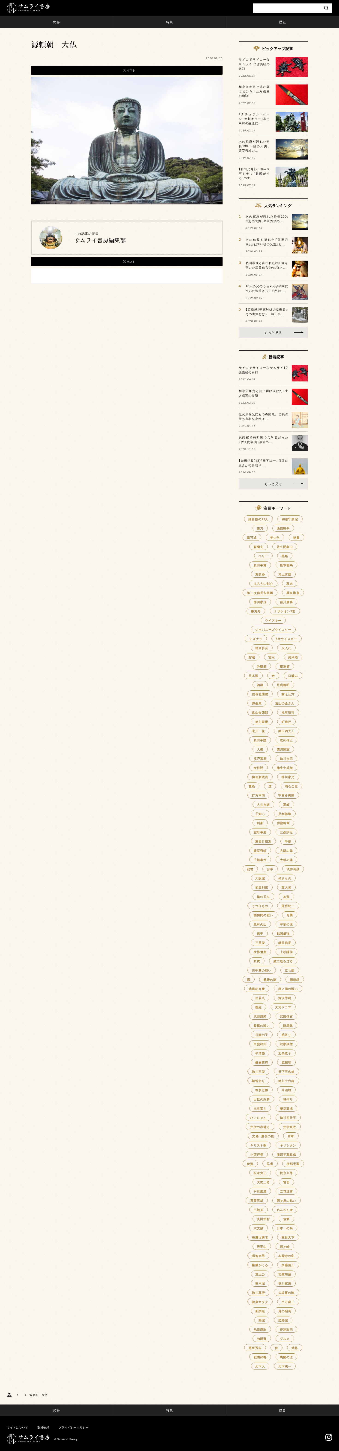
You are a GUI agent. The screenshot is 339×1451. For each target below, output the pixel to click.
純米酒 (293, 657)
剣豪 (260, 823)
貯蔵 (252, 657)
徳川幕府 (258, 1292)
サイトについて (17, 1427)
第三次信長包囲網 (260, 592)
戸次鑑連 (260, 1191)
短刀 (260, 528)
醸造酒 (285, 666)
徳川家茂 (260, 602)
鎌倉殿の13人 (258, 519)
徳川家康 (284, 1283)
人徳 (260, 749)
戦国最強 (283, 933)
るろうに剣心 (263, 583)
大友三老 (263, 1182)
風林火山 (260, 924)
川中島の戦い (261, 970)
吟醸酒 (262, 666)
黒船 (285, 556)
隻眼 (252, 786)
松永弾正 (260, 1173)
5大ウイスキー (286, 639)
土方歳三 (288, 1302)
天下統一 (284, 1366)
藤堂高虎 (286, 1108)
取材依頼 (43, 1427)
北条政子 (284, 1053)
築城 (262, 1320)
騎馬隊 (288, 1025)
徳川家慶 (261, 721)
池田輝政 (260, 1329)
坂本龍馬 (286, 565)
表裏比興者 (260, 1237)
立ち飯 (289, 970)
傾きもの (284, 878)
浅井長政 (293, 869)
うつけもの (260, 906)
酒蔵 (260, 685)
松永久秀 (286, 1173)
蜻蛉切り (258, 1081)
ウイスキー (273, 620)
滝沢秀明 (284, 998)
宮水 (271, 657)
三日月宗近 (263, 841)
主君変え (260, 1108)
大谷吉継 (263, 804)
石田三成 (256, 1200)
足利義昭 (283, 685)
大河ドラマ (283, 1007)
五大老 (286, 887)
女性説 (258, 767)
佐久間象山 (285, 546)
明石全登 (291, 786)
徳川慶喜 (286, 602)
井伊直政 (289, 1127)
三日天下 (288, 1237)
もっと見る (273, 332)
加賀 (286, 896)
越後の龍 (270, 979)
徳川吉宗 (286, 758)
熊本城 (260, 1283)
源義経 (295, 979)
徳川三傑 (258, 1071)
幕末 (289, 583)
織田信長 (284, 942)
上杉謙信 (286, 952)
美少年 (275, 537)
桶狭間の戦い (263, 915)
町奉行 (286, 721)
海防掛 (260, 574)
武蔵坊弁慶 (257, 988)
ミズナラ (255, 639)
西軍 (291, 1136)
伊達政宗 (286, 1329)
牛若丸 (260, 998)
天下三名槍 (286, 1071)
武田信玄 (286, 1016)
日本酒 (253, 675)
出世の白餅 (262, 1099)
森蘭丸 (258, 546)
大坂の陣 (286, 860)
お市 (270, 869)
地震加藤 (284, 1274)
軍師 (286, 804)
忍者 (270, 1163)
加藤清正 (288, 1265)
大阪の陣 (286, 850)
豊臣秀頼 (260, 850)
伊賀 (250, 1163)
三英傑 (260, 942)
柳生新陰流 (260, 777)
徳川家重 (283, 749)
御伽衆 (257, 703)
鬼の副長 (284, 1311)
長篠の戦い (262, 1025)
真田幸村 (263, 1219)
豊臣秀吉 (255, 1348)
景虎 (257, 961)
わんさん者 (285, 1209)
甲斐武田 (260, 1044)
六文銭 (258, 1228)
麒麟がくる (260, 1265)
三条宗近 (286, 832)
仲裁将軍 (283, 823)
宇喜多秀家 (286, 795)
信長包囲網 (260, 694)
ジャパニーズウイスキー (273, 629)
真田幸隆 (260, 740)
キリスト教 (258, 1145)
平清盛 (260, 1053)
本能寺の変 (286, 1255)
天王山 (262, 1246)
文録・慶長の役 (263, 1136)
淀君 (250, 869)
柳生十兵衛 (285, 767)
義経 (258, 1007)
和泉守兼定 (290, 519)
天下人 (260, 1366)
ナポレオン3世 (285, 611)
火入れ (286, 648)
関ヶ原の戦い (286, 1200)
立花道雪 (286, 1191)
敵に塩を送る (283, 961)
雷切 (286, 1182)
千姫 (288, 841)
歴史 (282, 22)
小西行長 (256, 1154)
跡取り (286, 1034)
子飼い (260, 813)
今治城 (286, 1090)
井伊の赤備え (260, 1127)
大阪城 (260, 878)
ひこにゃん (258, 1117)
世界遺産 (260, 952)
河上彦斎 (284, 574)
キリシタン (288, 1145)
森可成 (252, 537)
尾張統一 (288, 906)
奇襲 (289, 915)
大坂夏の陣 (286, 1292)
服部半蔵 (293, 1163)
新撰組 (260, 1311)
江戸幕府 (260, 758)
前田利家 (261, 887)
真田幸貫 (260, 565)
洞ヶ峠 (285, 1246)
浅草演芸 (288, 712)
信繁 (286, 1219)
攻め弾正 (286, 740)
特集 (169, 22)
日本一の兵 (285, 1228)
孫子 (260, 933)
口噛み (293, 675)
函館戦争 (283, 528)
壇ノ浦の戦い (288, 988)
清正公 (260, 1274)
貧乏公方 (288, 694)
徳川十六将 (286, 1081)
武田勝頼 (260, 1016)
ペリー (263, 556)
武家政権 (286, 1044)
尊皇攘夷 (292, 592)
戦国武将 (260, 1357)
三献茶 (258, 1209)
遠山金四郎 (260, 712)
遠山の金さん (285, 703)
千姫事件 (260, 860)
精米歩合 (261, 648)
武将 (56, 22)
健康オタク (260, 1302)
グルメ (285, 1338)
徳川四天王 (288, 1117)
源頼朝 (286, 1062)
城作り (288, 1099)
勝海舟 (256, 611)
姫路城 (283, 1320)
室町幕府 (260, 832)
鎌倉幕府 (261, 1062)
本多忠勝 (261, 1090)
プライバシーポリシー (74, 1427)
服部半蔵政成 (286, 1154)
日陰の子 (261, 1034)
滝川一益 (258, 731)
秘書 (296, 537)
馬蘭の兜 (286, 1357)
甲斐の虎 (286, 924)
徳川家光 (288, 777)
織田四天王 (286, 731)
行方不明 (258, 795)
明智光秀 (258, 1255)
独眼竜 (262, 1338)
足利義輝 (284, 813)
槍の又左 (263, 896)
